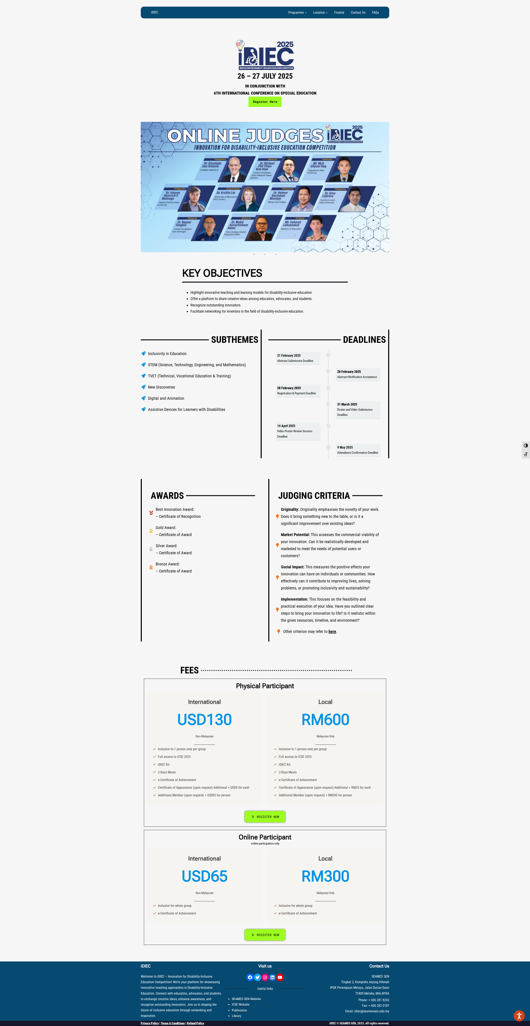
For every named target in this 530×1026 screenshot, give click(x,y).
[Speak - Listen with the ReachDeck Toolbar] (519, 1015)
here (332, 631)
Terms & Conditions (173, 1023)
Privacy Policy (150, 1023)
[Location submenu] (327, 13)
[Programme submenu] (306, 13)
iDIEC (154, 12)
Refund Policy (195, 1023)
